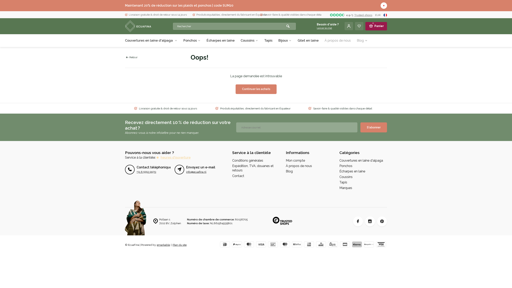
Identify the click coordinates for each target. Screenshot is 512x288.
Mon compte (295, 160)
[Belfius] (297, 244)
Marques (345, 188)
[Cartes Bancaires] (345, 244)
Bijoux (283, 40)
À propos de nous (338, 40)
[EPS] (333, 244)
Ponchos (190, 40)
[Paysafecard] (369, 244)
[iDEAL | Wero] (225, 244)
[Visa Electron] (381, 244)
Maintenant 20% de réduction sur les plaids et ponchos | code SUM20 (179, 5)
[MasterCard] (249, 244)
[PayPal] (237, 244)
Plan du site (180, 244)
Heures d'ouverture (176, 157)
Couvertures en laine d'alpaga (149, 40)
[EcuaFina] (149, 26)
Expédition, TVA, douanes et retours (253, 168)
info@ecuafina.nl (196, 171)
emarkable (163, 244)
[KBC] (321, 244)
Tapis (268, 40)
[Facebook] (358, 221)
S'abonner (374, 127)
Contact (238, 176)
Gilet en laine (308, 40)
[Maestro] (285, 244)
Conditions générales (247, 160)
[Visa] (261, 244)
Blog (360, 40)
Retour (133, 57)
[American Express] (309, 244)
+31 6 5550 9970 (146, 171)
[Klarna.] (357, 244)
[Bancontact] (273, 244)
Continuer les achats (256, 89)
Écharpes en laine (221, 40)
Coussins (247, 40)
